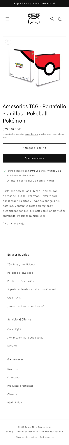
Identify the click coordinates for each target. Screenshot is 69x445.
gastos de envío (31, 134)
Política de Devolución (20, 281)
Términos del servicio (26, 437)
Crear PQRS (14, 297)
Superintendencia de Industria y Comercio (32, 289)
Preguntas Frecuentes (20, 385)
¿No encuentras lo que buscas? (25, 306)
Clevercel (12, 346)
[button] (7, 19)
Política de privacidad (52, 431)
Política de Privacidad (20, 272)
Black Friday (14, 402)
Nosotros (12, 369)
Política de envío (48, 437)
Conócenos (14, 377)
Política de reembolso (27, 431)
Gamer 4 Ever (31, 427)
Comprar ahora (35, 158)
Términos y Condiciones (21, 264)
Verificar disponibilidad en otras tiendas (30, 180)
